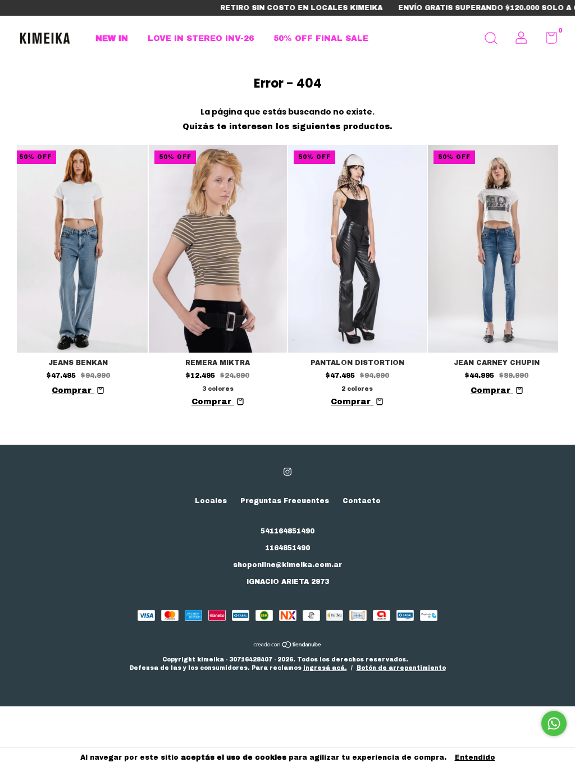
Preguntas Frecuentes (284, 501)
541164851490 (287, 531)
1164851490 (287, 548)
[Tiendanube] (288, 646)
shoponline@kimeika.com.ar (287, 565)
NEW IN (111, 38)
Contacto (362, 501)
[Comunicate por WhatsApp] (554, 723)
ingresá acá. (325, 668)
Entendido (475, 757)
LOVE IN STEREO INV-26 (201, 38)
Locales (211, 501)
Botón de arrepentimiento (401, 668)
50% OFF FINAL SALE (320, 38)
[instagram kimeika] (287, 471)
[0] (547, 40)
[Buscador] (491, 39)
